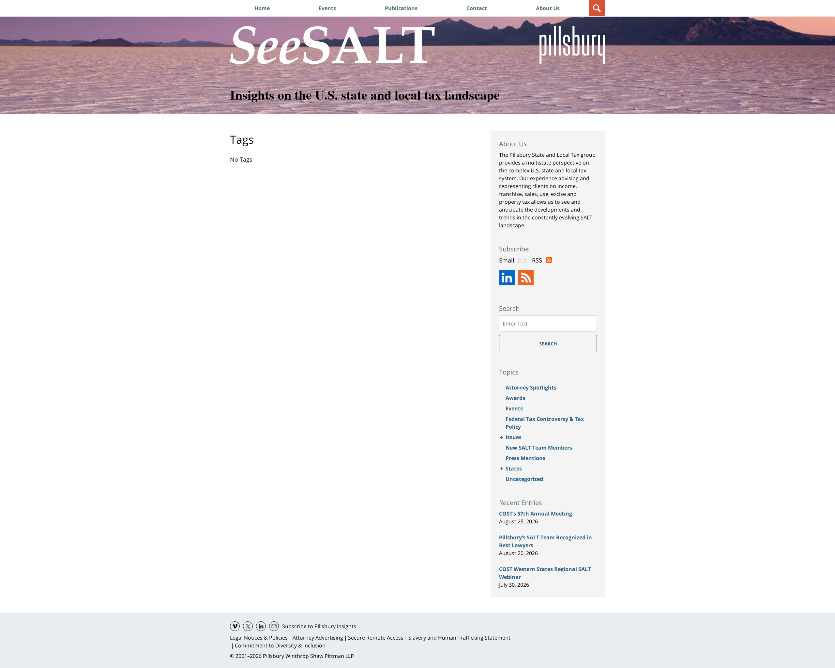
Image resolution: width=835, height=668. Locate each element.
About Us (548, 8)
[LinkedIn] (507, 277)
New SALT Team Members (539, 447)
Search (548, 344)
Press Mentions (525, 458)
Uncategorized (524, 479)
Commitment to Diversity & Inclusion (280, 645)
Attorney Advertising (318, 637)
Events (327, 8)
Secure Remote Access (375, 637)
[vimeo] (235, 626)
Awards (515, 398)
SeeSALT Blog (332, 45)
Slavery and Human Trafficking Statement (459, 637)
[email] (274, 626)
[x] (248, 626)
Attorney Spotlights (531, 387)
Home (262, 8)
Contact (476, 8)
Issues (514, 437)
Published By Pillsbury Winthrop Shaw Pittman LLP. (572, 45)
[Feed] (526, 277)
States (514, 468)
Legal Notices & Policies (259, 637)
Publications (401, 8)
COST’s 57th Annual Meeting (535, 513)
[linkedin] (261, 626)
